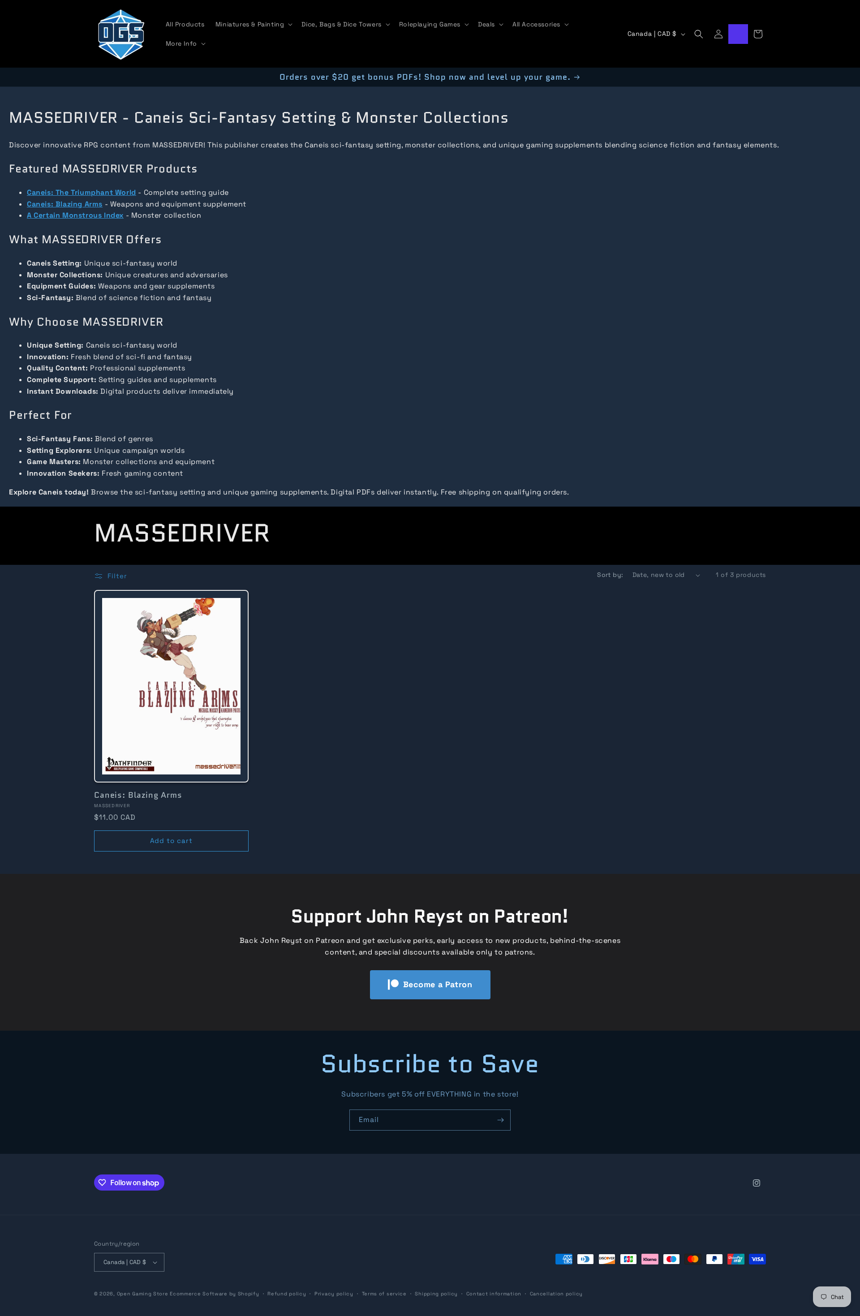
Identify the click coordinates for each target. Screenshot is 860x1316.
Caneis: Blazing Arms (138, 795)
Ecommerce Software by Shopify (214, 1293)
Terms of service (384, 1293)
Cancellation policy (556, 1293)
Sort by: (610, 575)
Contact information (493, 1293)
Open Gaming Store (142, 1293)
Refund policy (286, 1293)
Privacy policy (333, 1293)
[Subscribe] (500, 1120)
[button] (253, 24)
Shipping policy (436, 1293)
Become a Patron (438, 984)
